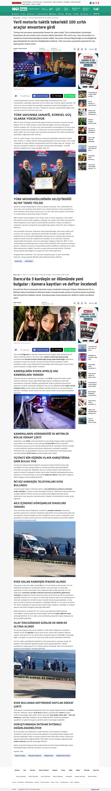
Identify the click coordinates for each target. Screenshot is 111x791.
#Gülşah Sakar (48, 755)
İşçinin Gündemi (43, 14)
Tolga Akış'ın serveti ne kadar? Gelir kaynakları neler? (92, 375)
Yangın (36, 782)
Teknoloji (85, 14)
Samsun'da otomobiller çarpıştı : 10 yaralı (91, 166)
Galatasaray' (64, 782)
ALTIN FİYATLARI (47, 2)
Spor (24, 14)
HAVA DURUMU (26, 4)
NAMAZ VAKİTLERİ (75, 2)
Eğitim (77, 14)
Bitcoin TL (86, 8)
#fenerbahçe (28, 782)
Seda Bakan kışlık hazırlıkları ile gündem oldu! (92, 366)
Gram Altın (76, 8)
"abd (71, 782)
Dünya (62, 14)
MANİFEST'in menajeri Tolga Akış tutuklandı (92, 357)
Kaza (14, 782)
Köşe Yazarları (97, 770)
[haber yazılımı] (95, 789)
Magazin (54, 14)
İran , (57, 782)
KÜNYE (33, 4)
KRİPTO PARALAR (57, 2)
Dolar (58, 8)
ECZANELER (66, 2)
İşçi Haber (17, 18)
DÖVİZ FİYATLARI (37, 2)
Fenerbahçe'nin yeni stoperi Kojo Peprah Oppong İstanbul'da (92, 384)
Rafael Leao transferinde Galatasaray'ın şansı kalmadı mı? (92, 112)
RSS (15, 789)
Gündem (16, 14)
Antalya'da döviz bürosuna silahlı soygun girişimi (92, 157)
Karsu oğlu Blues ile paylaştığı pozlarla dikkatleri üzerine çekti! (92, 139)
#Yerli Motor (29, 261)
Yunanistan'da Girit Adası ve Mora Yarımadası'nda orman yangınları (92, 148)
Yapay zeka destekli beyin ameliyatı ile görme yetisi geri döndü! (92, 411)
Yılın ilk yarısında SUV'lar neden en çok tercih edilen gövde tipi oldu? (92, 420)
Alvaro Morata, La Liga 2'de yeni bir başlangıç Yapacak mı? (92, 103)
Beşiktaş (76, 782)
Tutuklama (20, 782)
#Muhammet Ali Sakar (63, 755)
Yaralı (52, 782)
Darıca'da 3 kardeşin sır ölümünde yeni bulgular (92, 130)
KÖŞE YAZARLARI (26, 2)
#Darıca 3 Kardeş (20, 755)
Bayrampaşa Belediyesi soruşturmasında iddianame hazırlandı (92, 393)
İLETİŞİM (38, 4)
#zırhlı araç (18, 261)
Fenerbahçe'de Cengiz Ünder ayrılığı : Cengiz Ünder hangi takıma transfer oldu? (92, 94)
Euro (66, 8)
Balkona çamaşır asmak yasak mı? (92, 121)
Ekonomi (31, 14)
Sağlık (69, 14)
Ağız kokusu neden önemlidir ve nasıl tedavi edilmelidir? (92, 402)
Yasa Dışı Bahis (44, 782)
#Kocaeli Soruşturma (35, 755)
